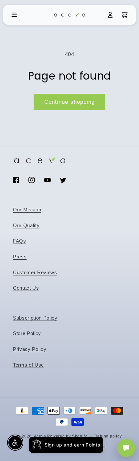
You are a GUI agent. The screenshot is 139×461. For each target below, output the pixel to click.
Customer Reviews (35, 272)
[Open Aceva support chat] (126, 448)
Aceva (40, 436)
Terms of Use (28, 365)
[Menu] (14, 15)
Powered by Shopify (67, 436)
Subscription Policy (35, 318)
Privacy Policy (29, 349)
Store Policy (27, 333)
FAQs (19, 241)
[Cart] (125, 15)
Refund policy (108, 436)
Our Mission (27, 209)
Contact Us (26, 288)
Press (20, 256)
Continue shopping (69, 102)
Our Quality (26, 225)
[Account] (110, 15)
